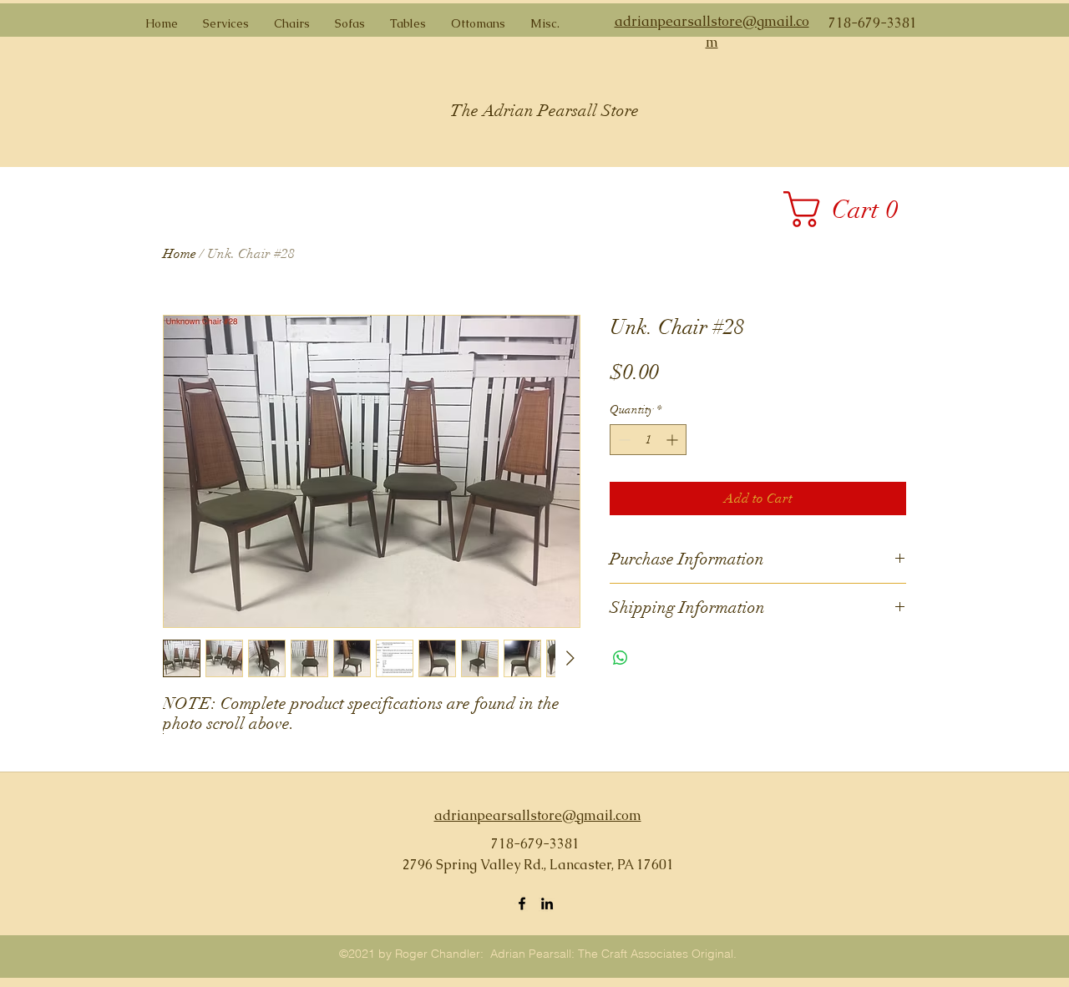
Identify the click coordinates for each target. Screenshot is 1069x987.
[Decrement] (622, 439)
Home (179, 253)
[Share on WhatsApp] (620, 658)
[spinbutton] (648, 439)
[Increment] (673, 439)
